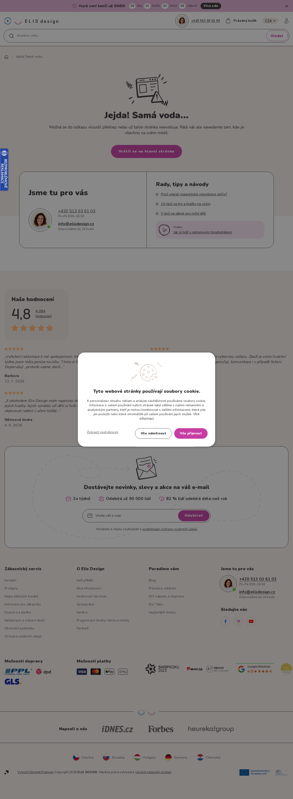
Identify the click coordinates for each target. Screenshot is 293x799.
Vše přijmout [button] (191, 433)
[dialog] (146, 399)
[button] (102, 432)
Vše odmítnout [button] (153, 433)
